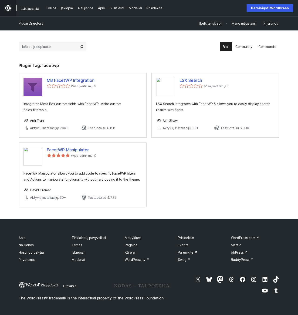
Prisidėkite (186, 238)
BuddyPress (242, 260)
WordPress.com (245, 238)
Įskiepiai (78, 252)
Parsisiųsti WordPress (270, 8)
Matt (236, 245)
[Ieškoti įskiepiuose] (81, 46)
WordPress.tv (137, 260)
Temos (77, 245)
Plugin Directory (31, 23)
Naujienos (26, 245)
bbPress (239, 252)
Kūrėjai (130, 252)
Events (183, 245)
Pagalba (131, 245)
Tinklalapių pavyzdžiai (89, 238)
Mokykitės (133, 238)
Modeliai (78, 260)
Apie (22, 238)
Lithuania (69, 286)
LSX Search (190, 80)
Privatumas (27, 260)
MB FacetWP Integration (71, 80)
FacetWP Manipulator (68, 149)
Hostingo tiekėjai (31, 252)
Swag (184, 260)
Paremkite (187, 252)
